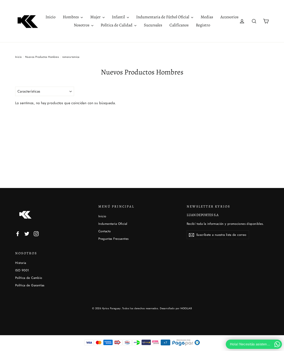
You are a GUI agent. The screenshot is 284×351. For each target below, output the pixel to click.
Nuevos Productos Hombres (42, 57)
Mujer (95, 17)
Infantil (119, 17)
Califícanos (179, 25)
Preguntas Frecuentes (113, 238)
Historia (20, 263)
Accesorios (229, 17)
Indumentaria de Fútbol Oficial (163, 17)
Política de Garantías (29, 285)
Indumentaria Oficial (112, 223)
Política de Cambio (28, 278)
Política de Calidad (117, 25)
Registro (203, 25)
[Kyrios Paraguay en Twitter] (26, 233)
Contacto (104, 231)
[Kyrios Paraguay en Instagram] (36, 233)
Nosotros (82, 25)
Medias (207, 17)
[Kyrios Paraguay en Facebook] (17, 233)
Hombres (71, 17)
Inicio (51, 17)
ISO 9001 (22, 270)
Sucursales (153, 25)
